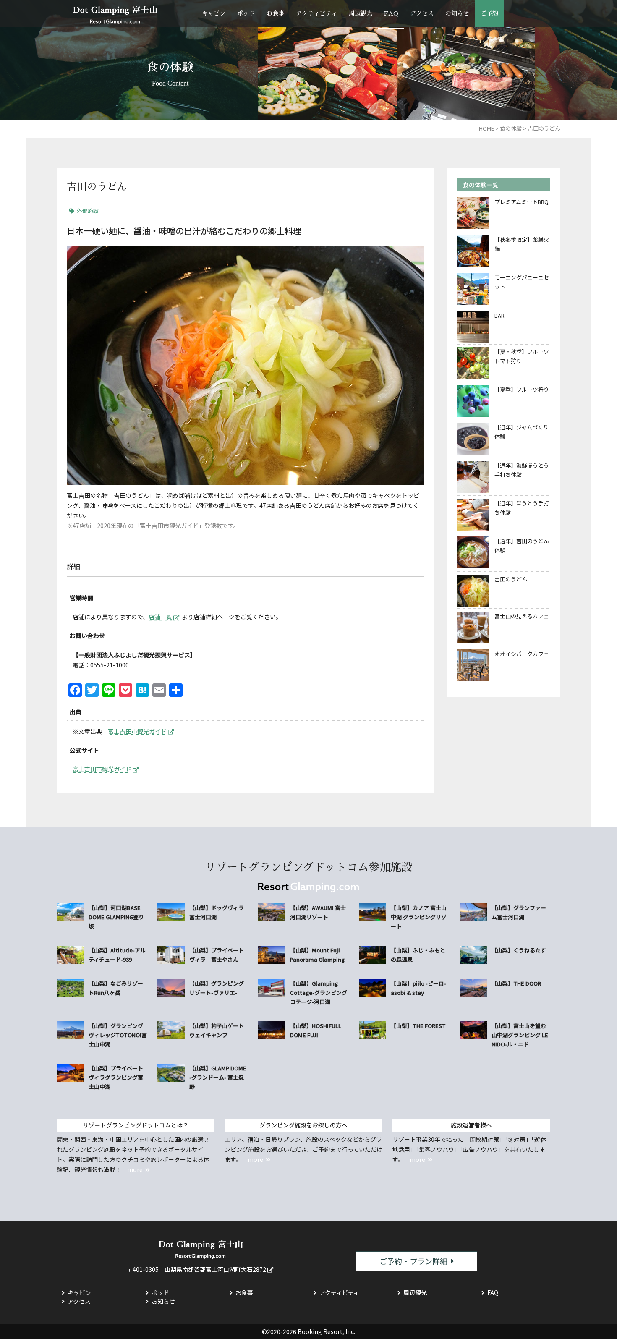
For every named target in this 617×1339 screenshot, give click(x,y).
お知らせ (457, 13)
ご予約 (489, 13)
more (135, 1169)
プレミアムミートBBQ (521, 202)
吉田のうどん (510, 579)
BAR (499, 315)
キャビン (213, 13)
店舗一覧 (160, 616)
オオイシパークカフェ (521, 654)
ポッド (246, 13)
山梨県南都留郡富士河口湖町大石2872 (215, 1269)
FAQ (391, 13)
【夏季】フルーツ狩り (521, 389)
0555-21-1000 (109, 665)
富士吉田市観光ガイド (137, 731)
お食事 (275, 13)
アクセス (422, 13)
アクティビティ (316, 13)
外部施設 (88, 210)
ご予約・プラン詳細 (413, 1260)
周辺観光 (360, 13)
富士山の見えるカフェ (521, 616)
